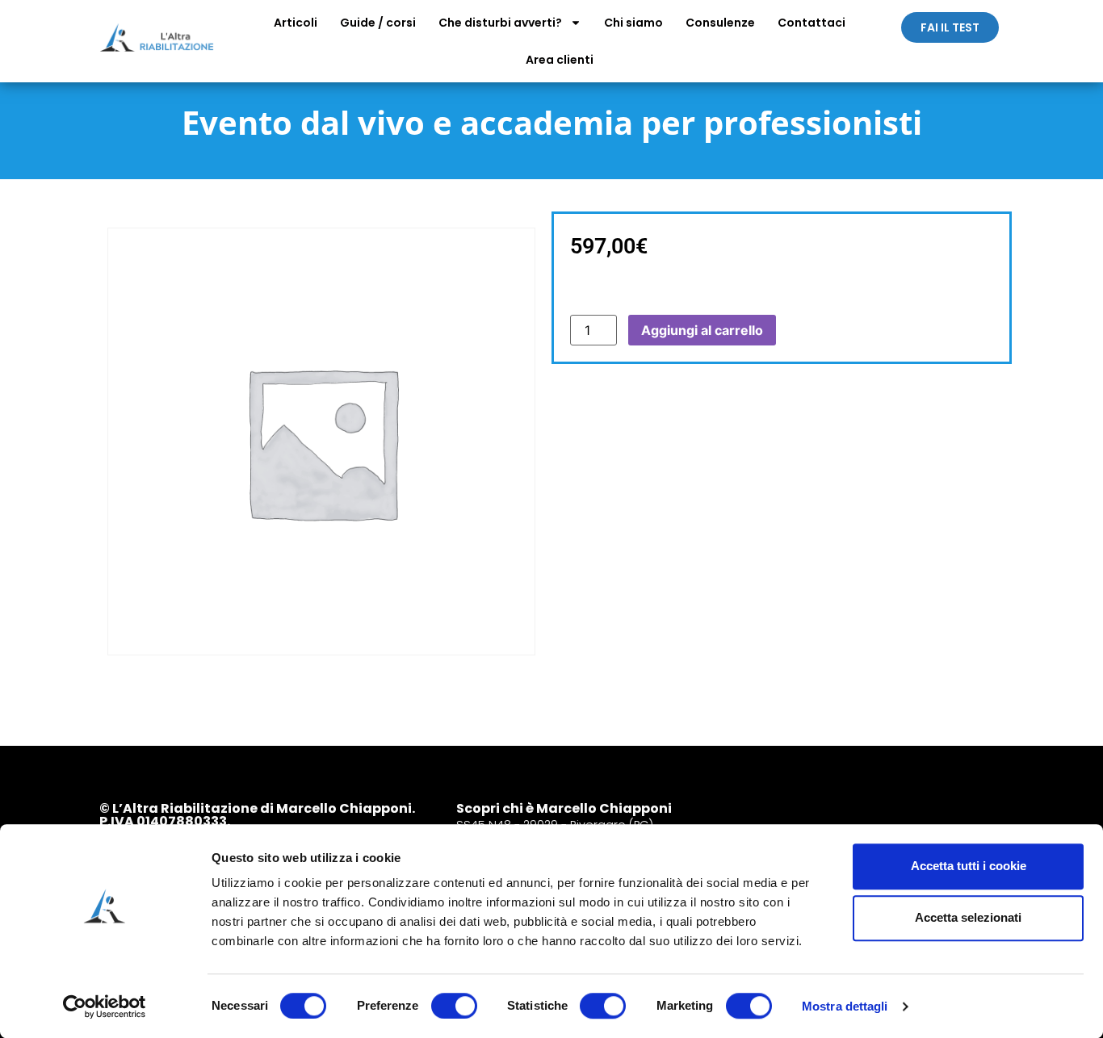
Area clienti (559, 60)
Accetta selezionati (968, 917)
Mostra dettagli (845, 1006)
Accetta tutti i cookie (968, 866)
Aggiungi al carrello (702, 330)
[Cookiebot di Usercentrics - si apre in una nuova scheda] (104, 1006)
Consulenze (720, 23)
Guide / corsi (378, 23)
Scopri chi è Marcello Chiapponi (564, 808)
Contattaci (811, 23)
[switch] (454, 1006)
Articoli (295, 23)
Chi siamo (633, 23)
